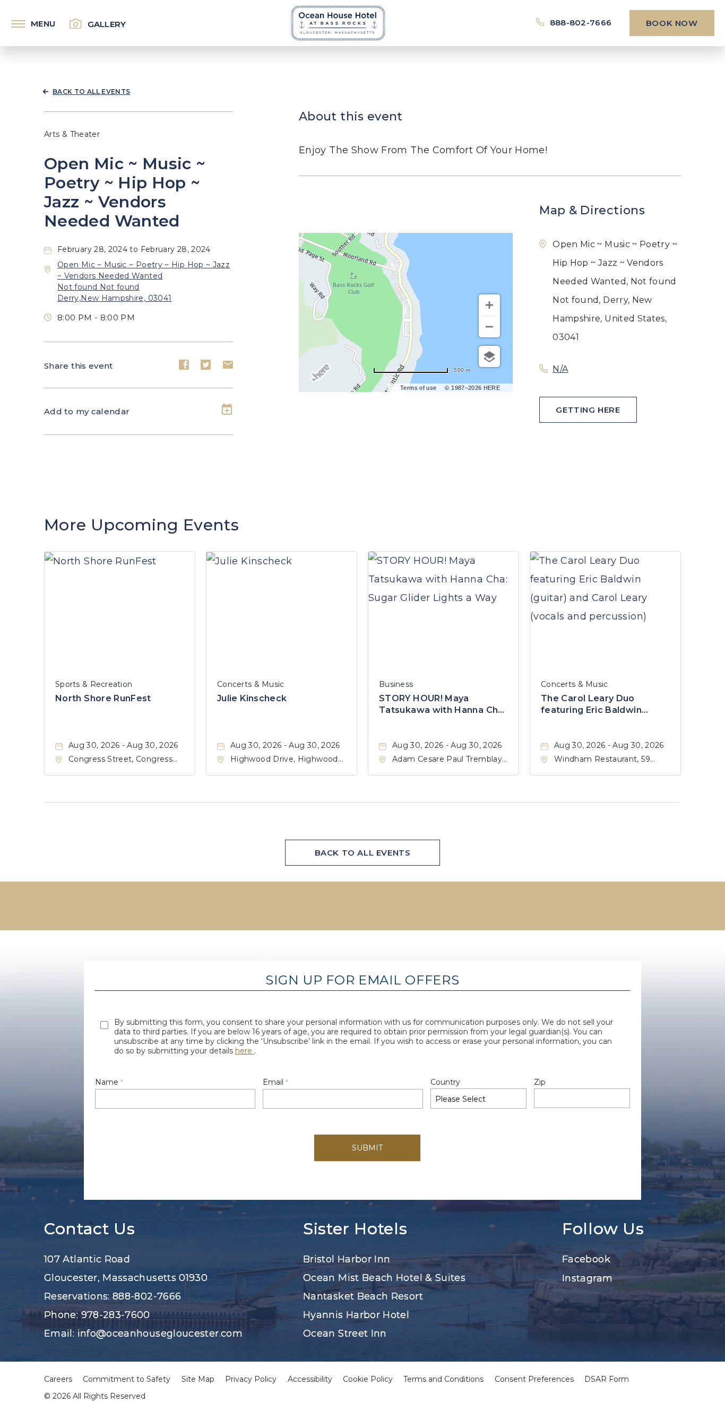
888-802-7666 (580, 23)
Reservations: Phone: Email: (143, 1296)
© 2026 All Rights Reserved (94, 1396)
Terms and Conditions (443, 1379)
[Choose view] (489, 356)
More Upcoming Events (141, 525)
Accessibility (310, 1379)
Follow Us (603, 1229)
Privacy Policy (251, 1379)
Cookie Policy (368, 1379)
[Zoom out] (489, 326)
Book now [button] (672, 23)
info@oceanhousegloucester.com (160, 1333)
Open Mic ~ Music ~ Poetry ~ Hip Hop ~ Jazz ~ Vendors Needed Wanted (124, 192)
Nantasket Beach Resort (363, 1296)
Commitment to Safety (126, 1379)
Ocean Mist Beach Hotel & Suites (384, 1278)
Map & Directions (592, 210)
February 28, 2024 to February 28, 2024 (134, 249)
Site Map (198, 1379)
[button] (588, 410)
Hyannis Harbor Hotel (356, 1315)
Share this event (78, 366)
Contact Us (89, 1229)
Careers (58, 1379)
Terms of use (418, 388)
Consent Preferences (534, 1379)
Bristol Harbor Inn (346, 1259)
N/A (560, 369)
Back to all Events (91, 91)
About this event (351, 116)
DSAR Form (606, 1379)
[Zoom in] (489, 305)
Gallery (107, 24)
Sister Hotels (355, 1229)
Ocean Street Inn (345, 1333)
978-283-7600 (115, 1315)
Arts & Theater (72, 134)
